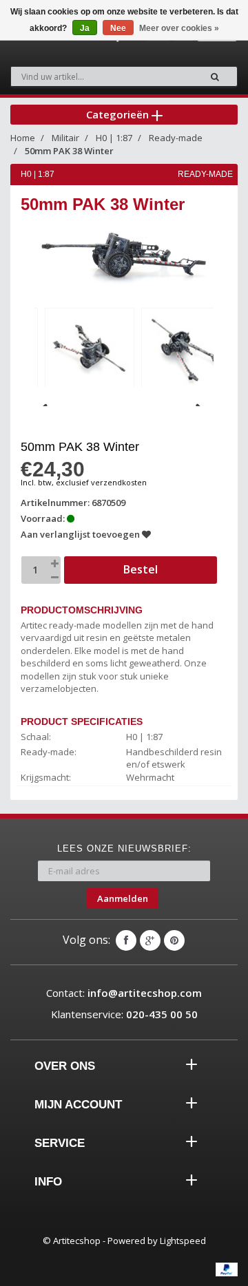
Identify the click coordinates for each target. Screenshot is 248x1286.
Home (22, 137)
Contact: (124, 993)
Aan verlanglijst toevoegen (81, 534)
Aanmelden (122, 898)
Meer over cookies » (179, 28)
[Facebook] (126, 940)
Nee (118, 28)
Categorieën (119, 114)
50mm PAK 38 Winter (69, 151)
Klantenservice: (124, 1014)
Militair (65, 137)
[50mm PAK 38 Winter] (89, 350)
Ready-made (176, 137)
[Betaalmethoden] (227, 1269)
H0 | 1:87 (114, 137)
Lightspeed (183, 1240)
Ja (85, 28)
